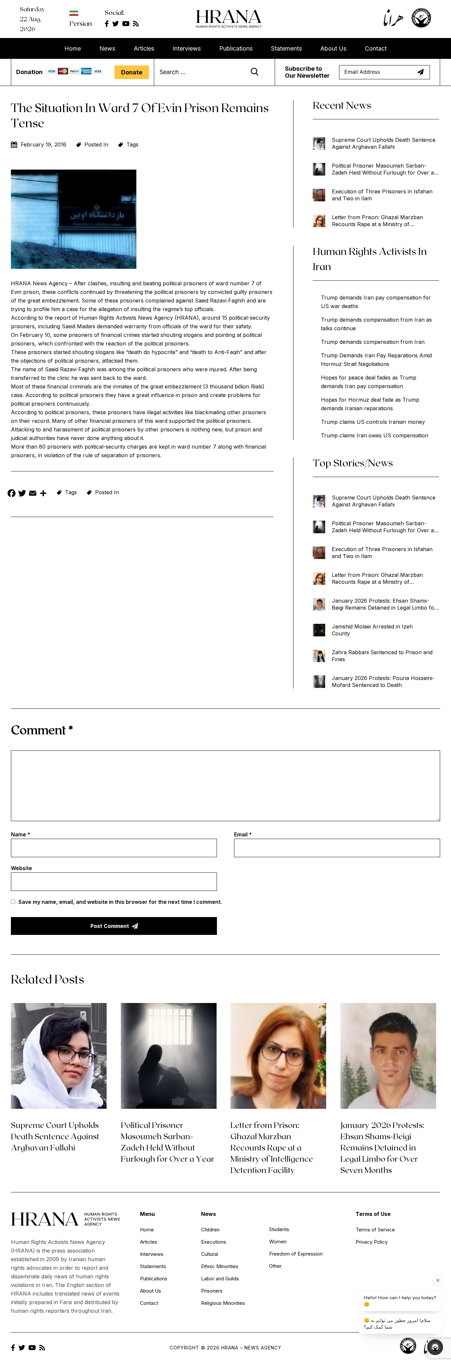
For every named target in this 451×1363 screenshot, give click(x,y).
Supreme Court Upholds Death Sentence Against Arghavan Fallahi (383, 143)
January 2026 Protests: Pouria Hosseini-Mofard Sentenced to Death (383, 681)
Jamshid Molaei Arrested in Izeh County (372, 630)
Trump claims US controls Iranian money (373, 422)
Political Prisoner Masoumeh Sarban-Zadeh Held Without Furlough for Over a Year (383, 169)
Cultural (209, 1254)
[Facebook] (11, 494)
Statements (286, 48)
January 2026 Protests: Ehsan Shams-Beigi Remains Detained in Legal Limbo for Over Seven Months (384, 604)
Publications (236, 48)
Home (72, 48)
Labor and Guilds (220, 1278)
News (107, 48)
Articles (144, 48)
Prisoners (212, 1291)
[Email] (32, 494)
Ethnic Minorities (219, 1266)
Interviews (187, 48)
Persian (80, 23)
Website (21, 868)
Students (279, 1229)
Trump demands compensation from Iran (373, 342)
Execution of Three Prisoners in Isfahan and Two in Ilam (382, 195)
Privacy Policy (372, 1242)
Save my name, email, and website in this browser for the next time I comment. (120, 902)
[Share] (43, 494)
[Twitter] (22, 494)
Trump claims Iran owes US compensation (374, 435)
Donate (131, 72)
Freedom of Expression (296, 1254)
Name (20, 834)
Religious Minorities (223, 1303)
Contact (376, 48)
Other (275, 1266)
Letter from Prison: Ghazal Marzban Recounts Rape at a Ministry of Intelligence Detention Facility (377, 221)
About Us (333, 48)
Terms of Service (375, 1229)
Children (210, 1229)
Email (243, 834)
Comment (42, 729)
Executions (213, 1242)
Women (278, 1241)
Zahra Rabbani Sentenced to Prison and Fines (382, 655)
